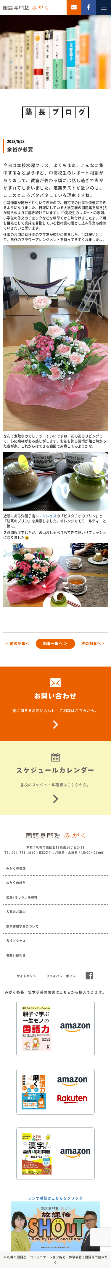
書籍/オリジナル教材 (22, 897)
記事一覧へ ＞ (55, 643)
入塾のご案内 (16, 911)
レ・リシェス (46, 516)
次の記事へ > (92, 643)
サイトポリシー (28, 976)
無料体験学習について (22, 926)
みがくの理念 (16, 868)
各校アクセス (16, 940)
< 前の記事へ (17, 643)
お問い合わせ (16, 955)
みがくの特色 (16, 882)
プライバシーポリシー (62, 976)
